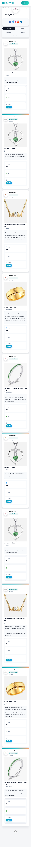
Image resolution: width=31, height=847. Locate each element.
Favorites (9, 32)
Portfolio (15, 36)
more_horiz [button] (26, 41)
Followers (22, 32)
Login (25, 3)
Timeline (9, 28)
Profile (22, 28)
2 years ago (11, 45)
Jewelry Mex (12, 41)
